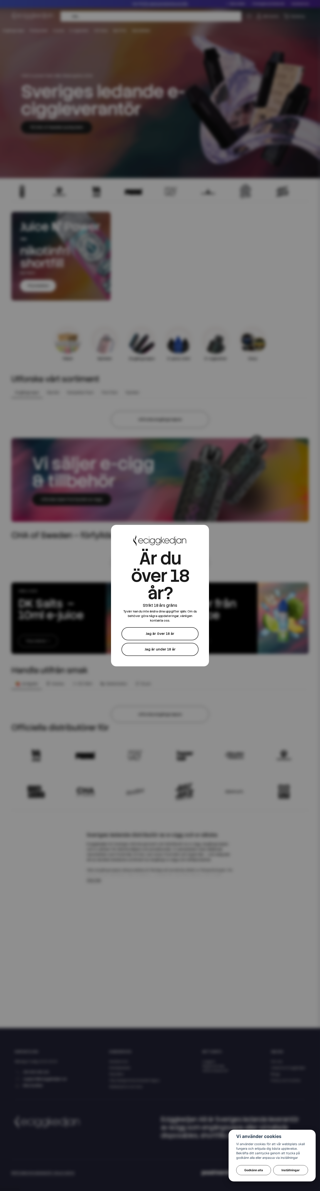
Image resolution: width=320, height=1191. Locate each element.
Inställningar (290, 1170)
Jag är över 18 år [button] (160, 633)
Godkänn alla (253, 1170)
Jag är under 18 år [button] (160, 649)
